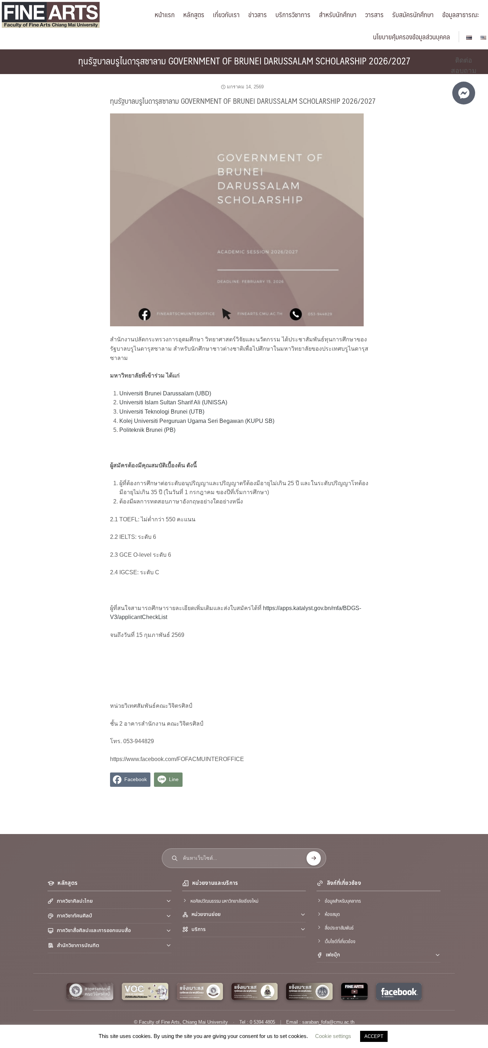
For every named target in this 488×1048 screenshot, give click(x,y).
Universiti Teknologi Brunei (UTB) (161, 412)
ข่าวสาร (257, 14)
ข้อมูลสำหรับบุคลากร (343, 900)
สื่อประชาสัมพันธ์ (339, 927)
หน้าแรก (165, 14)
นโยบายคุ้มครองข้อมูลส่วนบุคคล (411, 36)
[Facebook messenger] (463, 93)
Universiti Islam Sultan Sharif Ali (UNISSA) (173, 402)
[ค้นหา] (314, 858)
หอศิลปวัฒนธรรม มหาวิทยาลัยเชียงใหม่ (224, 900)
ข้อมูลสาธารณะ (460, 14)
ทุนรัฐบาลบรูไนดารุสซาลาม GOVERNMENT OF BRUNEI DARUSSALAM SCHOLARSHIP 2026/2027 (244, 60)
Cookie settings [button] (333, 1036)
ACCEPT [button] (373, 1036)
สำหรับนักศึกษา (338, 14)
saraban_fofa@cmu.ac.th (328, 1022)
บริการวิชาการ (292, 14)
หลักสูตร (193, 14)
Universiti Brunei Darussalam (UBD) (165, 393)
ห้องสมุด (332, 914)
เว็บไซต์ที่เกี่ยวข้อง (340, 941)
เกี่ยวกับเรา (226, 14)
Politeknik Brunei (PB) (147, 430)
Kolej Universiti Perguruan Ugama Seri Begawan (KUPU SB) (196, 421)
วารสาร (374, 14)
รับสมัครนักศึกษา (413, 14)
